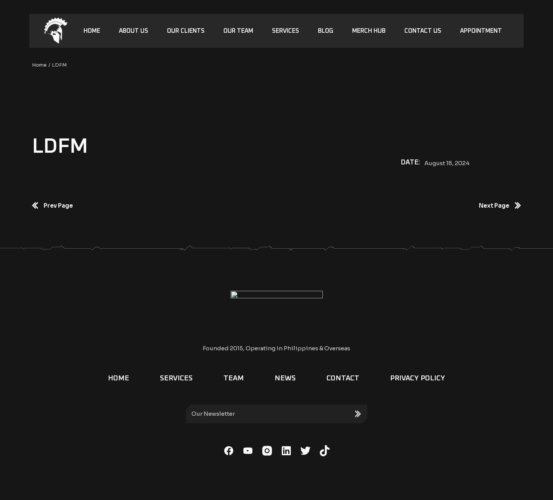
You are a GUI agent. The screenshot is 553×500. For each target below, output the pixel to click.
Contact (343, 378)
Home (118, 378)
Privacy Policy (417, 378)
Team (233, 378)
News (285, 378)
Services (176, 378)
